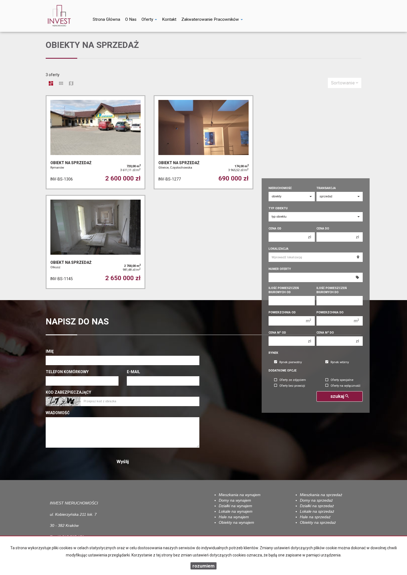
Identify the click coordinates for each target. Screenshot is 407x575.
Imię (50, 351)
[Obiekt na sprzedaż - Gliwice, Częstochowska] (203, 142)
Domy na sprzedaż (316, 500)
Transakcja (326, 188)
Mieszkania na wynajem (240, 495)
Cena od (275, 228)
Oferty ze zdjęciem (292, 380)
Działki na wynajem (235, 506)
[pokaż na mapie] (71, 84)
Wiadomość (57, 413)
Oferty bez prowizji (292, 386)
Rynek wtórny (340, 362)
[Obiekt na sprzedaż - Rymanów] (96, 142)
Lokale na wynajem (236, 511)
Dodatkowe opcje (283, 370)
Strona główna (106, 19)
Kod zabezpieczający (68, 392)
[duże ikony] (51, 84)
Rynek (273, 353)
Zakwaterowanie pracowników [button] (210, 19)
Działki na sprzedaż (317, 506)
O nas (130, 19)
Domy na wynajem (235, 500)
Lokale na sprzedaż (317, 511)
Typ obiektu (278, 208)
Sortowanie (343, 83)
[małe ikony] (61, 84)
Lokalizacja (278, 249)
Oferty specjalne (342, 380)
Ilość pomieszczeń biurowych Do (331, 290)
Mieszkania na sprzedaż (321, 495)
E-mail (133, 372)
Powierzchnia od (282, 312)
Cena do (322, 228)
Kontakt (169, 19)
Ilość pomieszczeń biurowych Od (284, 290)
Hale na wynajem (234, 517)
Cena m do (325, 332)
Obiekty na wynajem (236, 522)
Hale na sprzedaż (315, 517)
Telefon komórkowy (67, 372)
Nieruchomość (280, 188)
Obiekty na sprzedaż (318, 522)
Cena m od (277, 332)
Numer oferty (280, 269)
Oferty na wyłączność (345, 386)
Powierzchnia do (330, 312)
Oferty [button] (147, 19)
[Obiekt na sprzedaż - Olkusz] (96, 242)
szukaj (337, 396)
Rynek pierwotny (290, 362)
